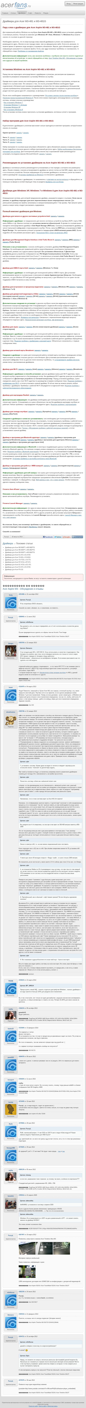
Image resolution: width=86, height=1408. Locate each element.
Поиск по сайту (33, 1406)
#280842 (21, 616)
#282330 (21, 1291)
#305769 (21, 642)
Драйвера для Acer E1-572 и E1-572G (18, 567)
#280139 (21, 1169)
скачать (19, 133)
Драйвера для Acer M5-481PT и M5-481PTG (20, 550)
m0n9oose (10, 1292)
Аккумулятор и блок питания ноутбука (53, 672)
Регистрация (78, 4)
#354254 (21, 1079)
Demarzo (11, 1315)
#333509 (21, 1028)
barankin (11, 1196)
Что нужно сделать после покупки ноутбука (61, 95)
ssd (20, 1139)
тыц (59, 1151)
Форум (45, 13)
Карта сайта (43, 1406)
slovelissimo (10, 712)
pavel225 (11, 1057)
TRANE (10, 981)
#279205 (21, 1147)
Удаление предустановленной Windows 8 (18, 98)
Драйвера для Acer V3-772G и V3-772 (18, 560)
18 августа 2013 (17, 537)
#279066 (21, 1123)
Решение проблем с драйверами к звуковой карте (32, 341)
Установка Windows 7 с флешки (15, 105)
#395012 (21, 1195)
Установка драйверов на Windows (30, 175)
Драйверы (33, 527)
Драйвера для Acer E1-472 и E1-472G (18, 555)
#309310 (21, 1314)
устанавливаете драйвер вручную (67, 360)
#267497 (21, 1234)
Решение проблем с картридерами (63, 404)
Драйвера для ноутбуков (54, 182)
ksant (11, 687)
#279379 (21, 1380)
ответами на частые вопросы (57, 179)
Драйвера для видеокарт (30, 317)
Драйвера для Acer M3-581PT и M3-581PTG (20, 552)
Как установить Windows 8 (13, 110)
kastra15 (11, 1029)
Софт (30, 13)
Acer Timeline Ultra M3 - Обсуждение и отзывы (66, 58)
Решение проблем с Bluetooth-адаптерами (23, 451)
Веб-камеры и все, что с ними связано (50, 480)
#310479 (21, 686)
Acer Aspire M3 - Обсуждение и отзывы (23, 589)
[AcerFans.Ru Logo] (16, 5)
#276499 (21, 1101)
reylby (11, 1009)
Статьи (13, 13)
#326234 (21, 1008)
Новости (38, 13)
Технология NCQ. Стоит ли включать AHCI (51, 233)
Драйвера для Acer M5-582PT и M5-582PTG (20, 547)
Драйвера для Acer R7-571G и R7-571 (18, 562)
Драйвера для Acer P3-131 (14, 569)
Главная (5, 13)
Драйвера (22, 13)
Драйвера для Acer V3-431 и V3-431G (18, 557)
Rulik (11, 1124)
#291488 (21, 594)
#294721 (21, 1336)
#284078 (21, 1056)
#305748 (21, 711)
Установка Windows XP (12, 107)
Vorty (11, 595)
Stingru (10, 643)
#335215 (21, 980)
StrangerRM (11, 1148)
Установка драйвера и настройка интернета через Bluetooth (35, 459)
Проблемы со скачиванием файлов (31, 51)
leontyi (10, 1102)
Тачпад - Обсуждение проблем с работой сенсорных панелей (45, 428)
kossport (11, 1080)
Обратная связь (52, 1406)
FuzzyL (6, 537)
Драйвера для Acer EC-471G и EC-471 (18, 564)
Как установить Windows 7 (13, 102)
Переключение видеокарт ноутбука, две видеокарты (44, 320)
